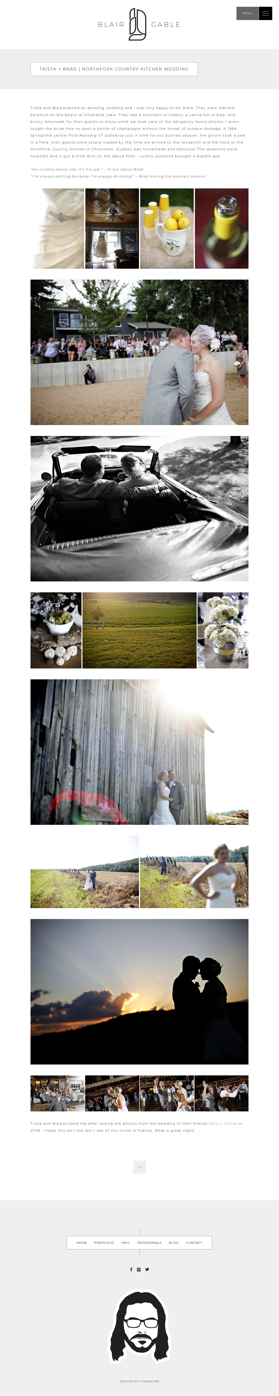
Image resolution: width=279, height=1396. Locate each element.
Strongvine (150, 1381)
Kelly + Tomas (223, 1123)
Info (125, 1242)
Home (82, 1242)
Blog (174, 1242)
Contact (194, 1242)
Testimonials (149, 1242)
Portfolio (104, 1242)
